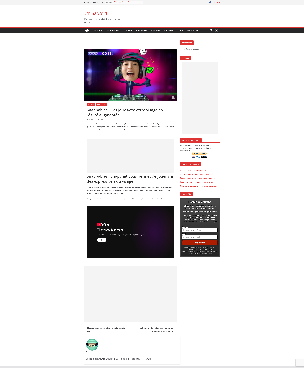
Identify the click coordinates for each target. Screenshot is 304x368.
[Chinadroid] (87, 30)
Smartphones (112, 30)
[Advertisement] (130, 156)
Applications (101, 104)
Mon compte (141, 30)
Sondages (168, 30)
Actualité (91, 104)
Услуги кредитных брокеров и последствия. (197, 174)
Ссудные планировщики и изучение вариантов (198, 186)
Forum (129, 30)
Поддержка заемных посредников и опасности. (198, 178)
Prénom (185, 227)
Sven (101, 120)
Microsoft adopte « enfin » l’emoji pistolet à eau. (106, 330)
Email (184, 234)
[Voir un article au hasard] (217, 30)
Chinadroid (95, 13)
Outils (180, 30)
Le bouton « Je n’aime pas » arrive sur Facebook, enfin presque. (157, 330)
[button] (101, 30)
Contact (96, 30)
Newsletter (192, 30)
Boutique (155, 30)
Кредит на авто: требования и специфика (196, 170)
